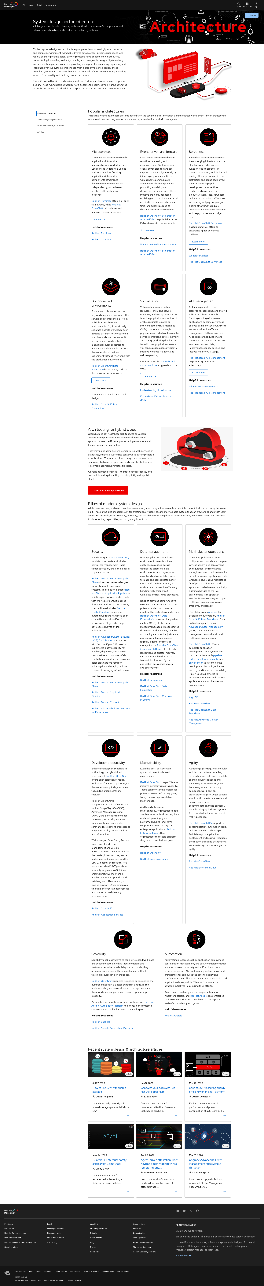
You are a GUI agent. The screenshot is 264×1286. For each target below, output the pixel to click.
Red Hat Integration (151, 680)
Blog (92, 1242)
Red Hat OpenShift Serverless (205, 223)
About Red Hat (20, 1272)
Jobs (30, 1272)
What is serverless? (199, 255)
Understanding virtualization (155, 390)
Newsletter (94, 1252)
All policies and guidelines (54, 1280)
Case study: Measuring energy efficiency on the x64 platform (207, 1089)
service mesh (196, 662)
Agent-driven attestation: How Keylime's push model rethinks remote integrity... (159, 1163)
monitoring (202, 659)
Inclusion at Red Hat (91, 1272)
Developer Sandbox (55, 1228)
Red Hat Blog (75, 1272)
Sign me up (182, 1255)
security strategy (120, 557)
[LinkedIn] (177, 1211)
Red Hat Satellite (100, 1021)
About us (137, 1228)
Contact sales (139, 1233)
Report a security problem (144, 1252)
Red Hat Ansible (199, 995)
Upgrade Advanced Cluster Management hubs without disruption (205, 1163)
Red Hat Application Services (107, 914)
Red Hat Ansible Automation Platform (112, 1028)
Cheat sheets (96, 1238)
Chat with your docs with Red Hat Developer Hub (158, 1089)
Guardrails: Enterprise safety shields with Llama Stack (110, 1162)
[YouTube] (184, 1211)
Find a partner (139, 1238)
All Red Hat (247, 7)
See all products (11, 1247)
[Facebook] (197, 1211)
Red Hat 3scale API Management (207, 357)
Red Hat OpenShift (102, 239)
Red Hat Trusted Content (105, 702)
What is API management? (203, 386)
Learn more (99, 219)
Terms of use (36, 1280)
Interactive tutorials (55, 1238)
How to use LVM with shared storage (109, 1089)
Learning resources (98, 1228)
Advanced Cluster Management (206, 626)
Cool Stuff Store (108, 1272)
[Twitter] (191, 1211)
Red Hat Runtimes (101, 200)
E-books (93, 1233)
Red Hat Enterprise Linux (202, 867)
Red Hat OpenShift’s (200, 823)
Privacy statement (21, 1280)
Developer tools (54, 1233)
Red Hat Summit (123, 1272)
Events (93, 1247)
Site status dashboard (142, 1247)
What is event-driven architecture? (159, 244)
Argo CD (212, 612)
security (214, 659)
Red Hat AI (9, 1228)
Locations (47, 1272)
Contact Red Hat (61, 1272)
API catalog (52, 1242)
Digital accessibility (74, 1280)
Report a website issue (143, 1242)
